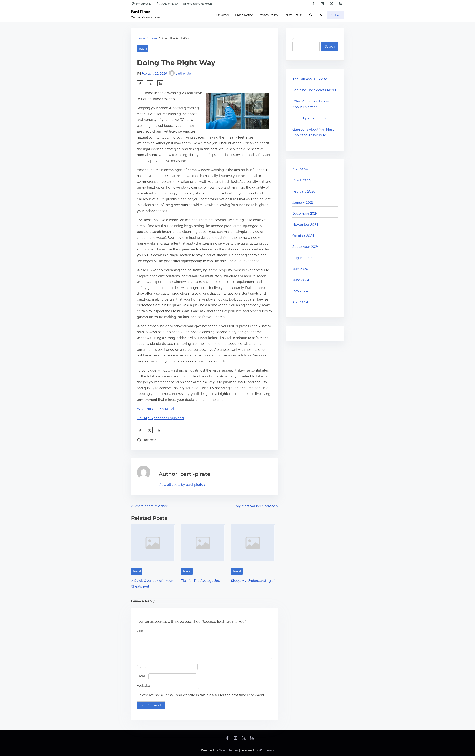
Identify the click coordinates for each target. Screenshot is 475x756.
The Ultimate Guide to (309, 79)
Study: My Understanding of (253, 581)
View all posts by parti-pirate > (182, 485)
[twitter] (331, 4)
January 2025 (303, 202)
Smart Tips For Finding (309, 118)
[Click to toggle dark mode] (321, 15)
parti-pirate (183, 73)
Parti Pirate (140, 11)
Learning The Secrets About (314, 90)
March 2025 (301, 180)
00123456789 (169, 3)
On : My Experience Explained (160, 418)
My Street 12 (143, 3)
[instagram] (322, 4)
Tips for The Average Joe (200, 581)
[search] (311, 15)
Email (142, 676)
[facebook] (313, 4)
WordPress (266, 750)
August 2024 (302, 258)
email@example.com (199, 3)
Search (297, 39)
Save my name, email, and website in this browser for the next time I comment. (202, 695)
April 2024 (300, 302)
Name (143, 667)
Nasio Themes (229, 750)
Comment (146, 631)
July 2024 (300, 269)
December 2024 (305, 213)
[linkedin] (340, 4)
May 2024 (300, 291)
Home (141, 38)
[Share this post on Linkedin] (160, 83)
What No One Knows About (159, 409)
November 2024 (305, 225)
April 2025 (300, 169)
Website (143, 685)
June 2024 (300, 280)
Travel (153, 38)
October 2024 (303, 236)
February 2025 (303, 191)
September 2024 (305, 247)
